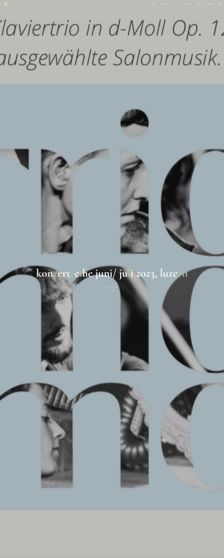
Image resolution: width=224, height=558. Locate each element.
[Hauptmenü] (218, 4)
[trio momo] (6, 4)
